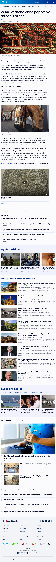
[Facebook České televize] (43, 521)
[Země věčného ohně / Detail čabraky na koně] (28, 38)
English (13, 559)
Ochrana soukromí (20, 559)
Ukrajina (14, 6)
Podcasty (39, 531)
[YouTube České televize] (46, 521)
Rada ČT (5, 534)
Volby (19, 6)
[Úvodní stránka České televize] (11, 521)
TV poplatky (23, 528)
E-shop (5, 536)
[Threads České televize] (51, 521)
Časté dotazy (6, 539)
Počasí (21, 534)
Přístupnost (28, 559)
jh (1, 19)
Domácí (24, 6)
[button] (25, 182)
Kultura (3, 206)
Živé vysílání (39, 525)
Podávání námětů (24, 536)
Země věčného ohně (6, 163)
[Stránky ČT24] (5, 543)
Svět (29, 6)
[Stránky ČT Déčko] (34, 543)
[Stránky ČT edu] (50, 543)
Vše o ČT (22, 539)
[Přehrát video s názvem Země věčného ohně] (24, 182)
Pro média (22, 525)
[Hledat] (47, 2)
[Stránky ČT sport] (15, 543)
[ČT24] (4, 2)
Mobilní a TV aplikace (42, 536)
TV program (6, 525)
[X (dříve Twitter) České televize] (49, 521)
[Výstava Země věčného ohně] (25, 118)
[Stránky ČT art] (42, 543)
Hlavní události (6, 6)
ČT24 (9, 206)
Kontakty (39, 539)
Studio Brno (39, 528)
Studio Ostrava (23, 531)
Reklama (5, 528)
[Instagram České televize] (40, 521)
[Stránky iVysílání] (25, 543)
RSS (52, 559)
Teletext (5, 531)
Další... (39, 6)
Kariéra (38, 534)
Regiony (34, 6)
